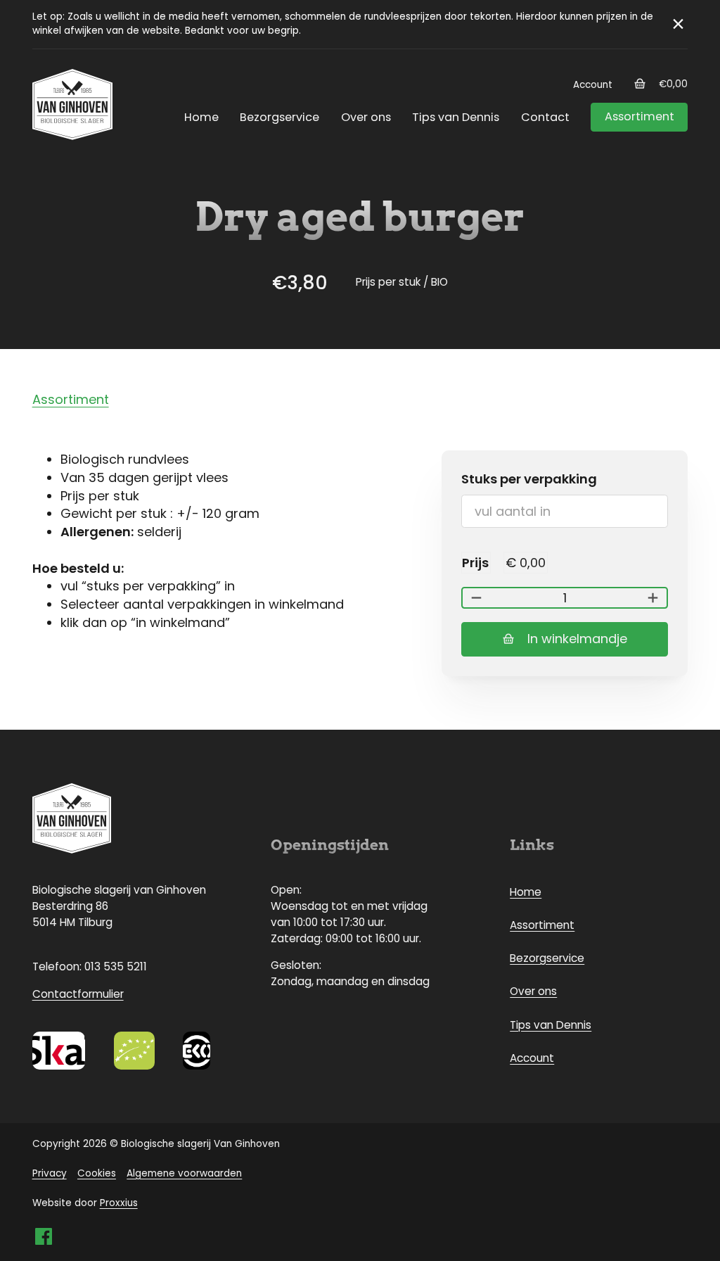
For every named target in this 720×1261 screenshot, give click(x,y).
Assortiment (639, 116)
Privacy (49, 1173)
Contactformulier (78, 994)
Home (201, 117)
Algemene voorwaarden (184, 1173)
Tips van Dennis (455, 117)
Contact (545, 117)
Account (592, 84)
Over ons (366, 117)
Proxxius (119, 1203)
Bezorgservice (279, 117)
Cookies (96, 1173)
